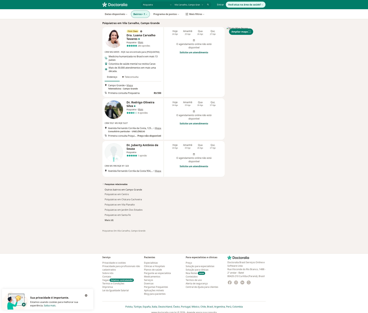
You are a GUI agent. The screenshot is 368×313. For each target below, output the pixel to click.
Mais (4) (109, 220)
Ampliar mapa (239, 31)
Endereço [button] (112, 76)
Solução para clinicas (197, 269)
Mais (140, 42)
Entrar (220, 4)
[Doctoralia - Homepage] (120, 4)
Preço (189, 262)
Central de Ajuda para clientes (202, 287)
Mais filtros (195, 14)
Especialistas (151, 262)
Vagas (117, 280)
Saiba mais (49, 305)
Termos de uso (194, 280)
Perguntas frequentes (156, 287)
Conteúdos (192, 276)
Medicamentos (152, 276)
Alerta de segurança (197, 283)
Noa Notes (195, 273)
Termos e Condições (113, 283)
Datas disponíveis (115, 14)
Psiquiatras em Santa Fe (118, 215)
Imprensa (107, 287)
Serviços (148, 280)
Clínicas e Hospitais (154, 266)
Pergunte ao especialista (157, 273)
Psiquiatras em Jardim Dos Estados (124, 209)
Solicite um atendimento (194, 52)
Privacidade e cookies (114, 262)
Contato (106, 276)
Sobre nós (107, 273)
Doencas (149, 283)
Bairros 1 (139, 14)
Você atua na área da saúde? (244, 4)
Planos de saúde (153, 269)
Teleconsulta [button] (131, 76)
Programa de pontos (165, 14)
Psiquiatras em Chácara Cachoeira (123, 199)
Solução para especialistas (200, 266)
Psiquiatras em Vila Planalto (120, 204)
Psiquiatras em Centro (117, 194)
